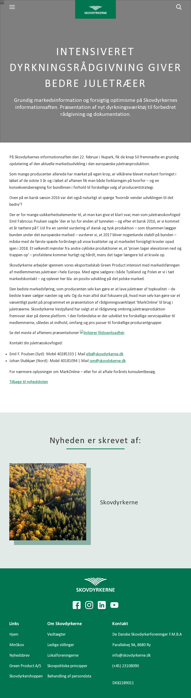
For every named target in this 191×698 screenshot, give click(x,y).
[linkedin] (102, 605)
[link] (95, 9)
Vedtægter (56, 634)
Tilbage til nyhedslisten (28, 382)
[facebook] (76, 605)
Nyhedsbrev (19, 655)
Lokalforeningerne (62, 655)
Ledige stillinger (60, 645)
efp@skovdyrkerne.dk (104, 354)
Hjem (13, 634)
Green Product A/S (25, 666)
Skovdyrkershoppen (26, 676)
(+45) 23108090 (125, 666)
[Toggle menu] (12, 7)
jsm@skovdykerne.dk (108, 361)
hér (121, 333)
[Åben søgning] (176, 7)
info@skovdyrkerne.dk (131, 655)
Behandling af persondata (69, 676)
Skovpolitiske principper (67, 666)
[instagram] (89, 605)
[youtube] (114, 605)
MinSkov (16, 645)
